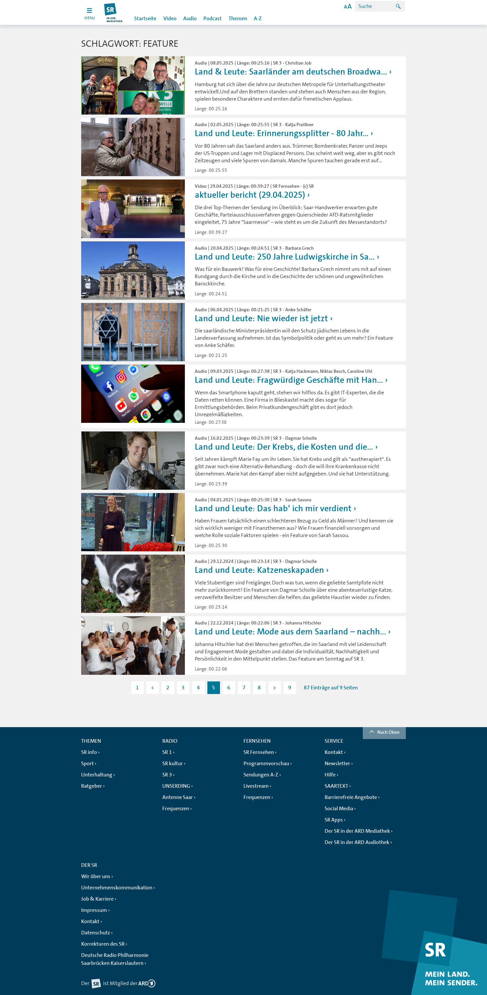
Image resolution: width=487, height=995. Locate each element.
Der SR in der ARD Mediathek (357, 831)
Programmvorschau (266, 763)
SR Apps (334, 820)
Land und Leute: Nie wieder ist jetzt (261, 318)
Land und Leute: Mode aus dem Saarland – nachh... (290, 631)
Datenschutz (95, 932)
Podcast (212, 18)
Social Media (339, 808)
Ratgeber (91, 786)
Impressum (94, 910)
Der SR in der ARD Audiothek (357, 842)
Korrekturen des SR (103, 944)
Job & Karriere (97, 899)
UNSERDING (176, 786)
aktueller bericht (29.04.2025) (250, 194)
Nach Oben (388, 732)
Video (170, 18)
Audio (190, 18)
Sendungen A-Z (261, 774)
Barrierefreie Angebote (351, 797)
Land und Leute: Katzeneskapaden (259, 570)
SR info (89, 752)
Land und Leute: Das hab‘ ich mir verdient (273, 508)
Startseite (145, 18)
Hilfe (330, 774)
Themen (238, 18)
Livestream (256, 786)
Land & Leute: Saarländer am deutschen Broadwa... (291, 71)
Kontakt (334, 752)
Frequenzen (175, 808)
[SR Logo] (113, 12)
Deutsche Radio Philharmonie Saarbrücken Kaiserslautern (114, 959)
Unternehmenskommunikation (116, 887)
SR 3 (167, 774)
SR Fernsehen (259, 752)
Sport (87, 763)
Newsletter (337, 763)
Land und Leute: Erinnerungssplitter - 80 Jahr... (281, 133)
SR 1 (167, 752)
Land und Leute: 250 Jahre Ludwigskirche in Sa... (285, 256)
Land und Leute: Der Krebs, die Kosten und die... (284, 446)
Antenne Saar (177, 797)
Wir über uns (95, 876)
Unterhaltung (96, 774)
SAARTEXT (336, 786)
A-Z (258, 18)
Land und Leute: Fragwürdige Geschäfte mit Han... (289, 379)
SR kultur (172, 763)
